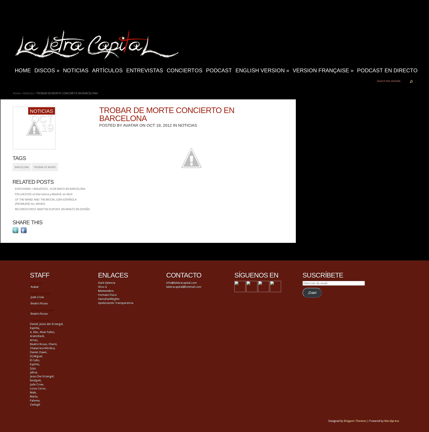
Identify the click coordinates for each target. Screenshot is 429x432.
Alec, (36, 332)
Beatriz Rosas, (39, 344)
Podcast (219, 70)
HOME (23, 70)
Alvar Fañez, (47, 332)
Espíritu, (35, 328)
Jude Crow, (37, 384)
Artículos (107, 70)
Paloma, (35, 400)
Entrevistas (144, 70)
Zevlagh (35, 404)
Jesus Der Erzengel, (42, 376)
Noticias (75, 70)
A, (31, 332)
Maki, (33, 392)
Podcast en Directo (387, 70)
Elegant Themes (355, 421)
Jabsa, (34, 372)
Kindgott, (36, 380)
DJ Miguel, (36, 356)
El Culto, (35, 360)
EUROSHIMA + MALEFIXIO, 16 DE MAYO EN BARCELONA (50, 188)
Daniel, (34, 324)
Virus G (102, 287)
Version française (323, 70)
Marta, (34, 396)
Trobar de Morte (45, 167)
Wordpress (391, 421)
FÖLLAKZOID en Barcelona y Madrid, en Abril (43, 194)
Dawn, (43, 352)
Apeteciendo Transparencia (115, 303)
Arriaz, (34, 340)
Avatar (130, 125)
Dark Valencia (106, 282)
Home (17, 93)
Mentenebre (106, 291)
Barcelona (22, 167)
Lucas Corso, (38, 388)
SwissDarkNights (109, 299)
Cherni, (52, 344)
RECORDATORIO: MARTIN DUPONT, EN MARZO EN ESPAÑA (52, 209)
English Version (262, 70)
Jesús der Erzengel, (51, 324)
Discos (46, 70)
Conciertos (184, 70)
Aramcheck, (37, 336)
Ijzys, (33, 368)
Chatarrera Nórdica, (42, 348)
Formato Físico (107, 295)
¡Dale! (312, 293)
